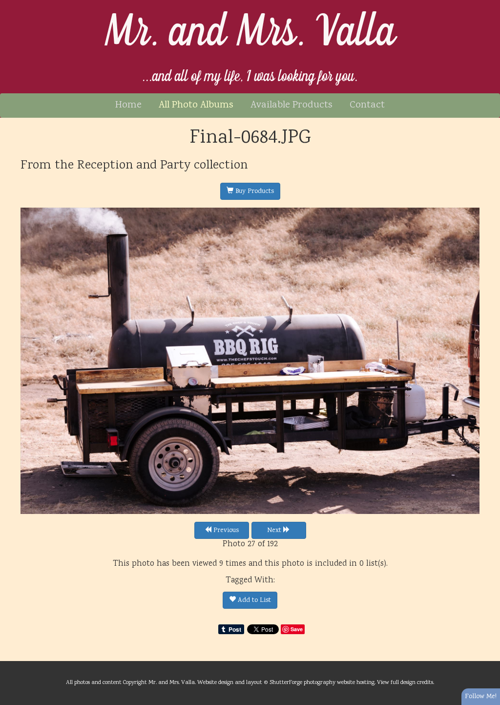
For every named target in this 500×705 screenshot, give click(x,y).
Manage (487, 4)
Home (128, 105)
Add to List (253, 600)
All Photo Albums (196, 105)
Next (275, 530)
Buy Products (253, 191)
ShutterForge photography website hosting (322, 682)
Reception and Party (133, 165)
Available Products (291, 105)
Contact (367, 105)
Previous (225, 530)
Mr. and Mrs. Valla (250, 32)
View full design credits (405, 682)
